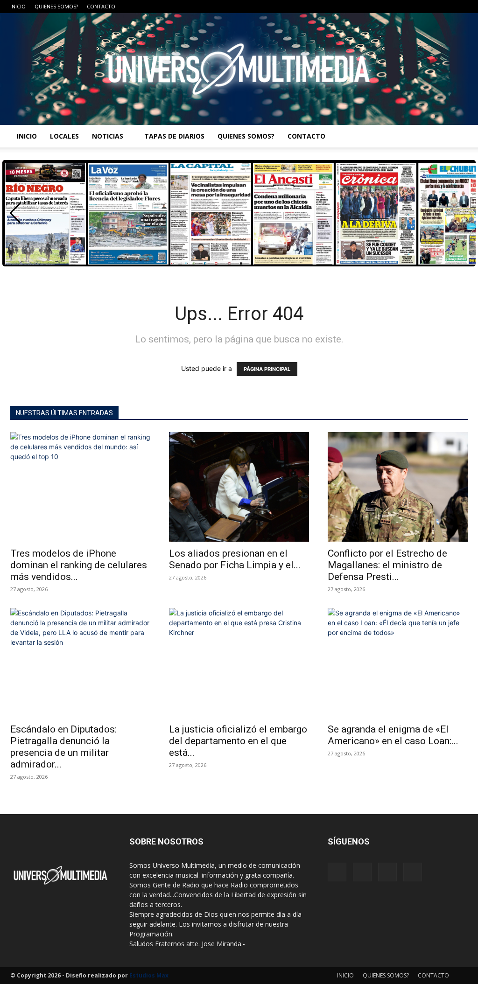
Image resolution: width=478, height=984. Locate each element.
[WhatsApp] (461, 6)
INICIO (18, 6)
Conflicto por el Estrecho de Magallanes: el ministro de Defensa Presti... (387, 565)
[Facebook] (415, 6)
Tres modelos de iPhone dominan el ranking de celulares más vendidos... (78, 565)
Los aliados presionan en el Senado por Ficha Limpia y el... (235, 559)
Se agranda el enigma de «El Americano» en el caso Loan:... (393, 735)
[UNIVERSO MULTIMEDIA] (239, 69)
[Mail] (430, 6)
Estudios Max (149, 975)
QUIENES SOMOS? (56, 6)
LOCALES (64, 136)
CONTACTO (101, 6)
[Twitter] (445, 6)
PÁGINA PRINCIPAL (267, 369)
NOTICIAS (107, 136)
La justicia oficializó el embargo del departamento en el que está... (238, 741)
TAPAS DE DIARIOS (174, 136)
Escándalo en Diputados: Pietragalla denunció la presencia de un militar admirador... (63, 747)
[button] (15, 213)
